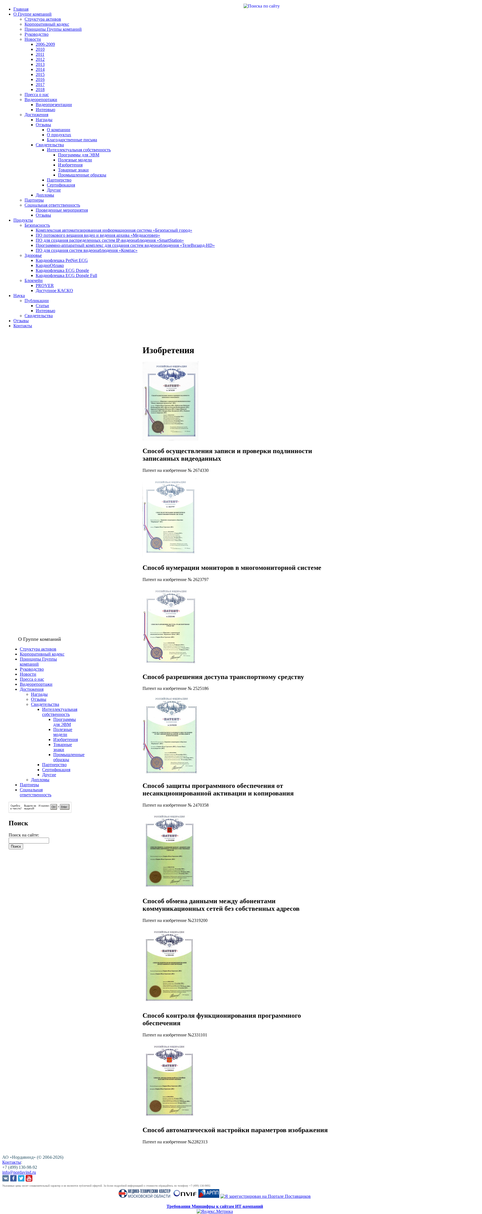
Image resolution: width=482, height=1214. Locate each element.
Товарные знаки (73, 170)
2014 (40, 69)
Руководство (37, 34)
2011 (40, 54)
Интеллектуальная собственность (79, 149)
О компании (58, 129)
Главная (20, 9)
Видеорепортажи (41, 99)
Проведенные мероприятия (62, 210)
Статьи (42, 305)
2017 (40, 84)
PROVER (45, 285)
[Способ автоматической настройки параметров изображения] (170, 1118)
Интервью (45, 109)
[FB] (13, 1179)
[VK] (5, 1179)
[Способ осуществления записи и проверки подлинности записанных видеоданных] (170, 439)
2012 (40, 59)
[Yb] (29, 1179)
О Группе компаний (32, 14)
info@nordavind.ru (19, 1172)
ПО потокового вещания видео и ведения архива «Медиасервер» (98, 235)
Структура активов (43, 19)
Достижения (36, 114)
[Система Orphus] (40, 811)
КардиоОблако (50, 265)
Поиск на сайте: (24, 835)
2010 (40, 49)
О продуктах (59, 134)
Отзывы (43, 124)
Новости (33, 39)
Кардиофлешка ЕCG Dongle (62, 270)
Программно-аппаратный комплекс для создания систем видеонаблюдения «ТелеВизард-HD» (125, 245)
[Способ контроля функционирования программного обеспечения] (170, 1003)
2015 (40, 74)
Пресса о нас (37, 94)
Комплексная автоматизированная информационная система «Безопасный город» (114, 230)
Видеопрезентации (54, 104)
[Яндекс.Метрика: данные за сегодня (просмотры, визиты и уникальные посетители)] (215, 1211)
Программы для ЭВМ (78, 154)
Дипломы (45, 195)
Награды (44, 119)
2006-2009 (45, 44)
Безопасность (37, 225)
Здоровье (33, 255)
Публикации (37, 300)
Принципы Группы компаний (53, 29)
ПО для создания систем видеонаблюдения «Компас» (87, 250)
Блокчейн (34, 280)
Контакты (22, 325)
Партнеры (34, 200)
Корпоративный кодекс (47, 24)
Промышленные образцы (82, 175)
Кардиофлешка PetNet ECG (62, 260)
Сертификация (61, 185)
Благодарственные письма (72, 139)
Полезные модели (75, 159)
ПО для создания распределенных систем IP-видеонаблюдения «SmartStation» (110, 240)
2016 (40, 79)
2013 (40, 64)
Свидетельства (50, 144)
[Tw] (21, 1179)
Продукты (23, 220)
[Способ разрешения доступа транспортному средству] (170, 665)
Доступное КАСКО (54, 290)
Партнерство (59, 180)
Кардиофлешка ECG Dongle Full (66, 275)
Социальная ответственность (52, 205)
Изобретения (70, 164)
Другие (54, 190)
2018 (40, 89)
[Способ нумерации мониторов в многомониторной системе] (170, 555)
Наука (19, 295)
